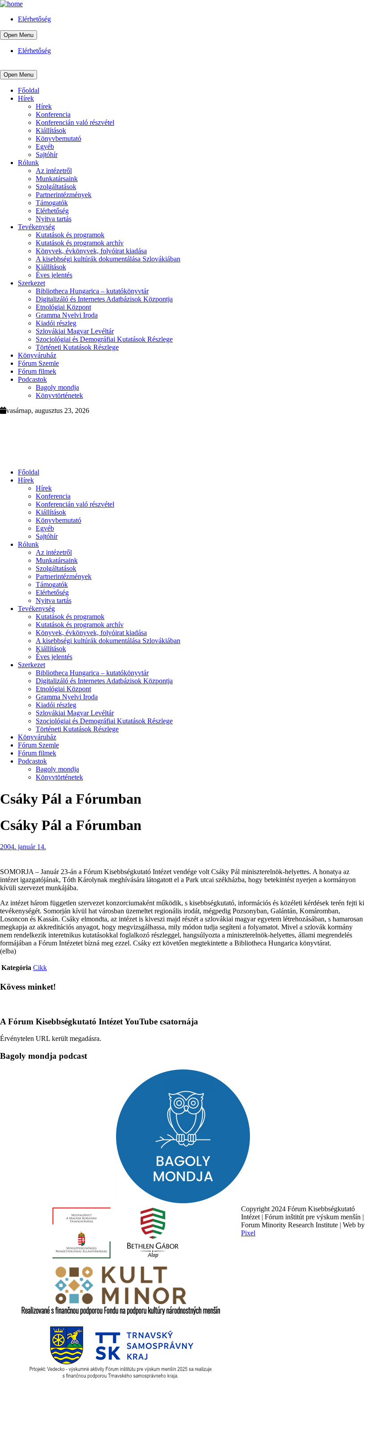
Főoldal (28, 90)
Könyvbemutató (58, 138)
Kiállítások (51, 130)
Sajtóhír (47, 154)
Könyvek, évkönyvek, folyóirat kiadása (91, 251)
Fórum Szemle (38, 363)
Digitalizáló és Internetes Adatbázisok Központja (104, 299)
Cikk (40, 967)
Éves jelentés (54, 275)
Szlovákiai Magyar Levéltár (75, 331)
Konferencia (53, 114)
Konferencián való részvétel (75, 122)
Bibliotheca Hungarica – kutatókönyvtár (92, 291)
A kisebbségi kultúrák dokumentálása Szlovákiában (108, 259)
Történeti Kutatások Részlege (77, 347)
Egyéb (45, 146)
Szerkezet (31, 283)
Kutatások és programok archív (80, 243)
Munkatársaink (57, 178)
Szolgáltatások (56, 186)
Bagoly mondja (57, 387)
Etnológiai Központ (63, 307)
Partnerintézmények (64, 194)
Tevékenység (36, 227)
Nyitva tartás (53, 219)
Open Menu (18, 35)
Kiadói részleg (56, 323)
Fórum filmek (37, 371)
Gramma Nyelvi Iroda (67, 315)
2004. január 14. (23, 846)
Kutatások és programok (70, 235)
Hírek (26, 98)
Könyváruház (37, 355)
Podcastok (32, 379)
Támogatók (52, 202)
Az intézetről (54, 170)
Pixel (248, 1233)
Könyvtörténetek (59, 395)
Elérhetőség (34, 19)
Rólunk (28, 162)
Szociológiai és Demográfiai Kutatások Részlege (104, 339)
